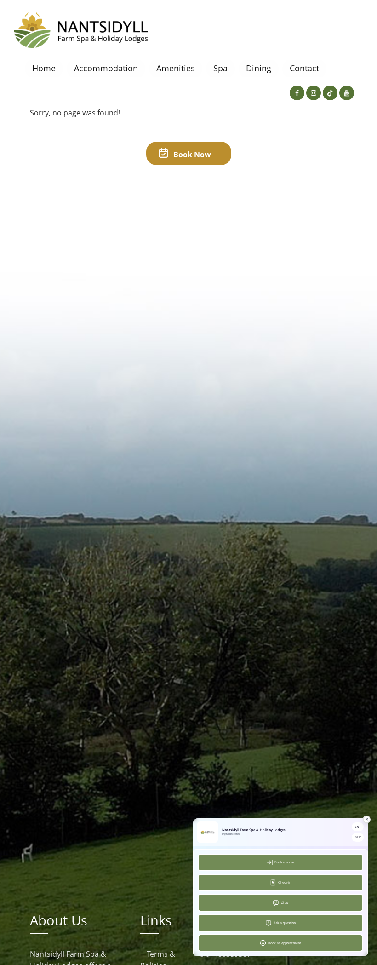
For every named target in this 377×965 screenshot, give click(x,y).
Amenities (175, 68)
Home (44, 68)
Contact (304, 68)
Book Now (191, 154)
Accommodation (106, 68)
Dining (258, 68)
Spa (220, 68)
